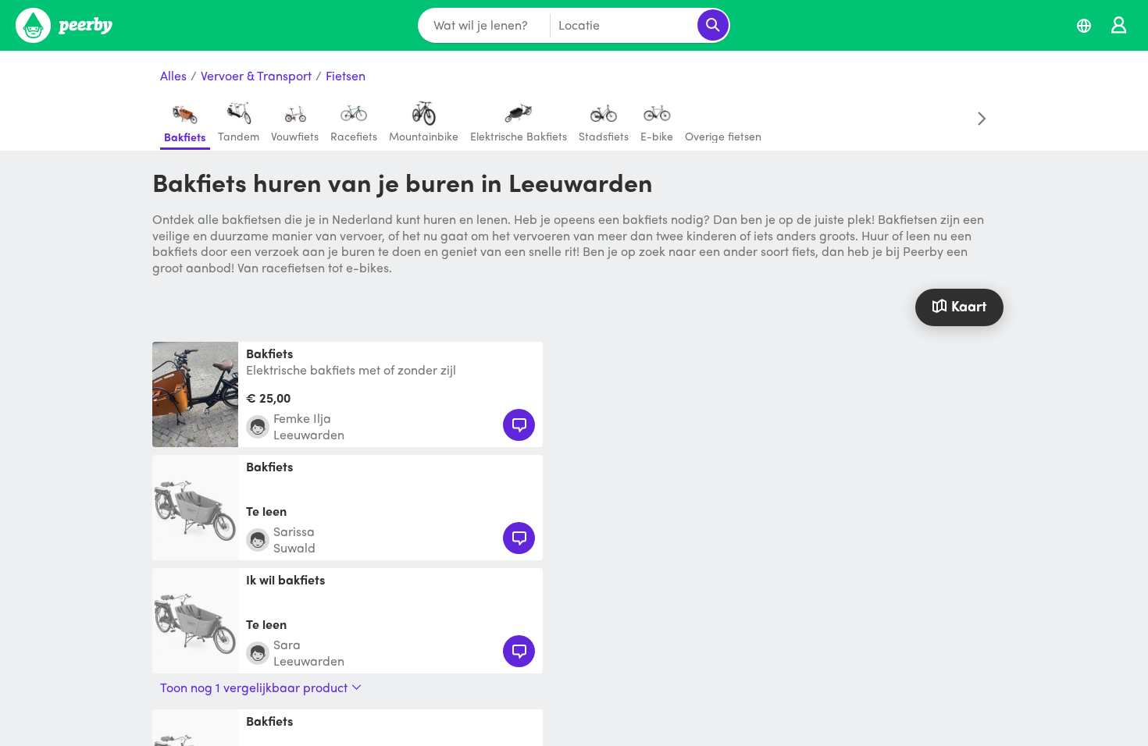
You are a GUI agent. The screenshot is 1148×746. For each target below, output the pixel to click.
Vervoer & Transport (256, 76)
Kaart (968, 305)
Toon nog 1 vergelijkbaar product (254, 687)
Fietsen (345, 76)
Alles (173, 76)
